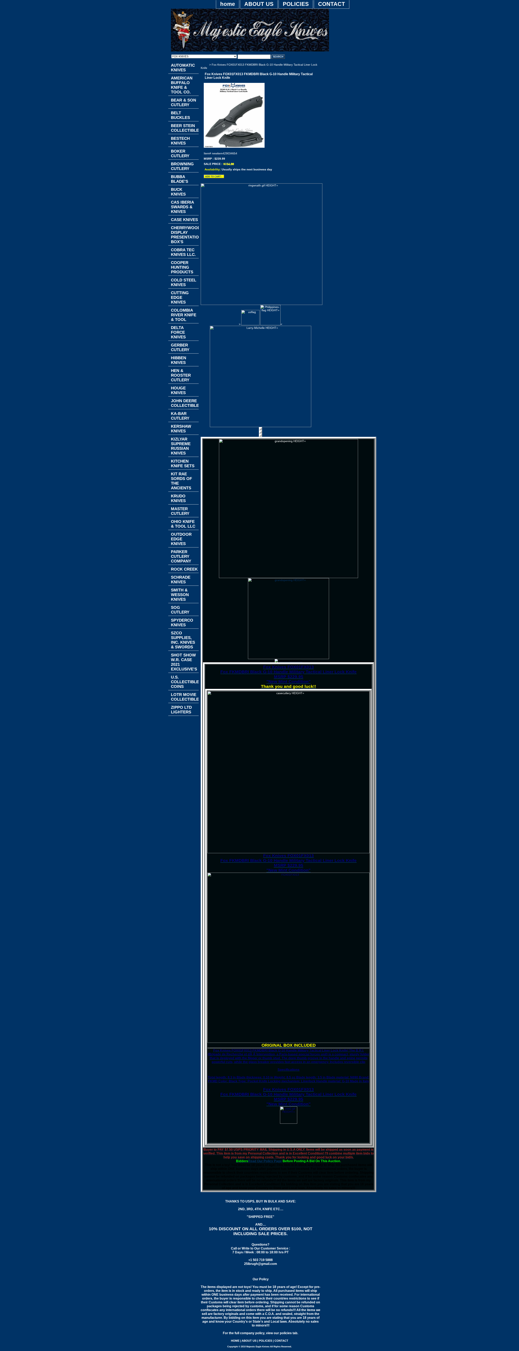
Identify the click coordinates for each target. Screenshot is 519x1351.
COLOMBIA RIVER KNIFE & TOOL (183, 315)
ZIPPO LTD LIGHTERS (181, 709)
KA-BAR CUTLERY (180, 415)
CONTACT (331, 4)
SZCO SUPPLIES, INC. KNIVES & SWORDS (183, 640)
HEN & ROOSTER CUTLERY (181, 375)
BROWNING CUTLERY (182, 166)
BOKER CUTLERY (180, 153)
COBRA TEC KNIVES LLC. (183, 252)
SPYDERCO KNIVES (182, 622)
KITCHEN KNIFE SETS (182, 463)
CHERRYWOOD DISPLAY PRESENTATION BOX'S (185, 235)
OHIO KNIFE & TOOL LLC (183, 523)
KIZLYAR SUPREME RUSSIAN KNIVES (181, 446)
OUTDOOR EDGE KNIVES (181, 539)
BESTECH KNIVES (180, 140)
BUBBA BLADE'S (179, 179)
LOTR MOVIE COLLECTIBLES (185, 696)
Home (204, 64)
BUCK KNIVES (178, 191)
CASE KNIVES (184, 219)
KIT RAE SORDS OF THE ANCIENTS (181, 481)
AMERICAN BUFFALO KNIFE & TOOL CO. (181, 85)
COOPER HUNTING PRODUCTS (182, 267)
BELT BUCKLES (180, 115)
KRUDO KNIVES (178, 498)
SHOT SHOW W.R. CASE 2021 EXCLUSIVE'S (184, 662)
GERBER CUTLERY (180, 347)
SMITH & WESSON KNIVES (180, 595)
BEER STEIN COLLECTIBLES (185, 128)
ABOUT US (258, 4)
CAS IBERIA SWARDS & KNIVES (182, 207)
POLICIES (296, 4)
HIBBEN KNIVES (178, 360)
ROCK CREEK (184, 569)
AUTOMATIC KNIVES (183, 67)
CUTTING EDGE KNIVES (180, 297)
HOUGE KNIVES (178, 390)
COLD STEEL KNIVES (183, 282)
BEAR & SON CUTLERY (183, 102)
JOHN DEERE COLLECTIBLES (185, 403)
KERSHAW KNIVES (181, 428)
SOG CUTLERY (180, 609)
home (227, 4)
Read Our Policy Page (265, 1161)
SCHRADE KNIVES (180, 579)
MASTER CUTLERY (180, 511)
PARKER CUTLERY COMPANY (181, 556)
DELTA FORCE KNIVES (178, 332)
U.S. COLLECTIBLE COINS (185, 682)
